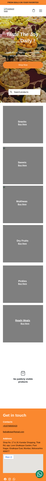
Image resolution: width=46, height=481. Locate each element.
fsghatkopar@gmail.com (13, 432)
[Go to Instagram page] (9, 479)
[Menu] (40, 11)
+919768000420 (10, 426)
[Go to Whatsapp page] (14, 479)
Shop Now (23, 65)
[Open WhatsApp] (40, 474)
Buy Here (22, 124)
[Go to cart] (33, 11)
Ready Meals (22, 320)
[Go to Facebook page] (5, 479)
